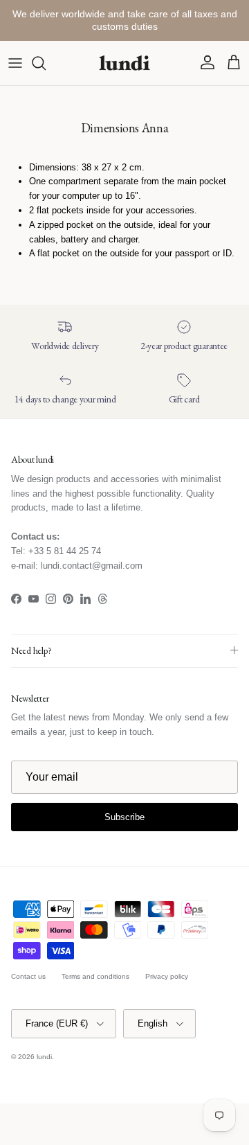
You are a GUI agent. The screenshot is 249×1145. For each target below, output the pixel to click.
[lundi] (124, 63)
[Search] (45, 63)
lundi (44, 1056)
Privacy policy (166, 976)
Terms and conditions (95, 976)
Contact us (28, 976)
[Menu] (15, 63)
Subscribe (124, 817)
